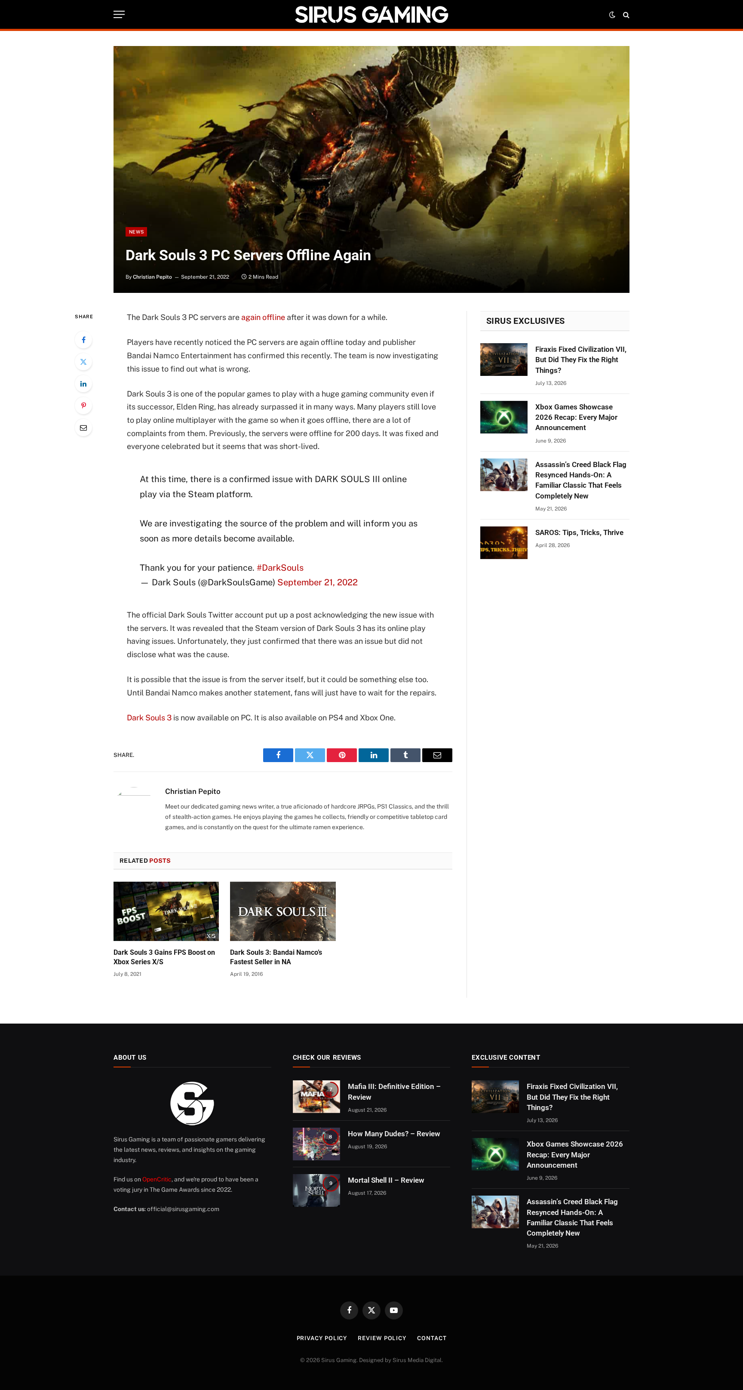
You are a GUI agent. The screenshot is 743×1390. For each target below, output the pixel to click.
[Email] (83, 427)
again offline (263, 317)
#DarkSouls (280, 568)
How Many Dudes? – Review (394, 1133)
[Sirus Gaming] (371, 14)
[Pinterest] (83, 405)
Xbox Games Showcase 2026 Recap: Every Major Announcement (576, 417)
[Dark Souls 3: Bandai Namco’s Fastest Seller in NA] (282, 911)
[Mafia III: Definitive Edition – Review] (316, 1096)
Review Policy (382, 1338)
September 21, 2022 (317, 582)
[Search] (625, 14)
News (136, 231)
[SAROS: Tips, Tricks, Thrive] (504, 542)
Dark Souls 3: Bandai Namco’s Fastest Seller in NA (276, 957)
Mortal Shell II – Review (386, 1180)
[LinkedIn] (83, 383)
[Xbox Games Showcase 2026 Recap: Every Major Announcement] (504, 417)
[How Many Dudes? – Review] (316, 1144)
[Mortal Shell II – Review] (316, 1190)
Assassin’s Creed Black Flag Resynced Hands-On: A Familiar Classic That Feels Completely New (580, 480)
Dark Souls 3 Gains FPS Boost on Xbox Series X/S (164, 957)
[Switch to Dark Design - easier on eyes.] (612, 14)
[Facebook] (83, 339)
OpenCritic (157, 1179)
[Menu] (119, 14)
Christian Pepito (152, 277)
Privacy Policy (322, 1338)
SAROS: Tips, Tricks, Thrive (579, 532)
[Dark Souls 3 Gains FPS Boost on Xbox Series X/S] (166, 911)
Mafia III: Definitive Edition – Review (394, 1091)
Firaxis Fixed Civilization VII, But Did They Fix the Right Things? (580, 360)
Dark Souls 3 (149, 717)
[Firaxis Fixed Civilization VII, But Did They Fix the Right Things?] (504, 359)
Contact (431, 1338)
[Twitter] (83, 361)
